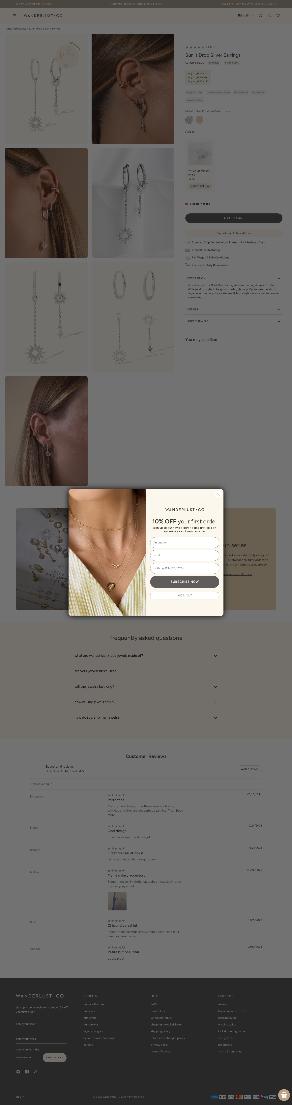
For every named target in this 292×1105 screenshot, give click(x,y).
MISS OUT (184, 595)
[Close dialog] (218, 494)
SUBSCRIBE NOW (185, 582)
